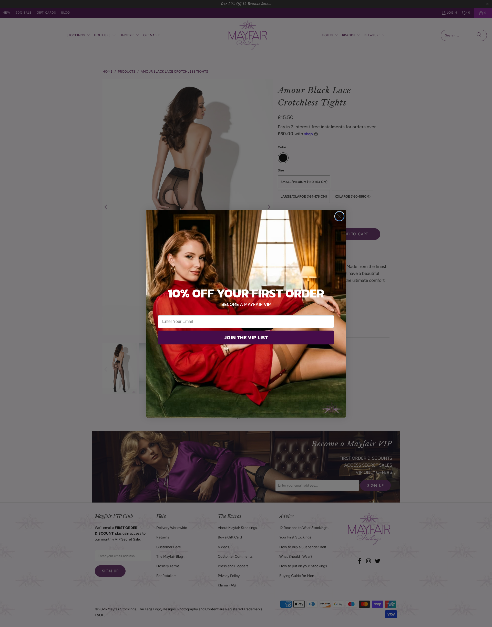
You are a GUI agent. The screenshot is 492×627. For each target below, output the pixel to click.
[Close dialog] (339, 216)
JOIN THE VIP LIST (246, 337)
